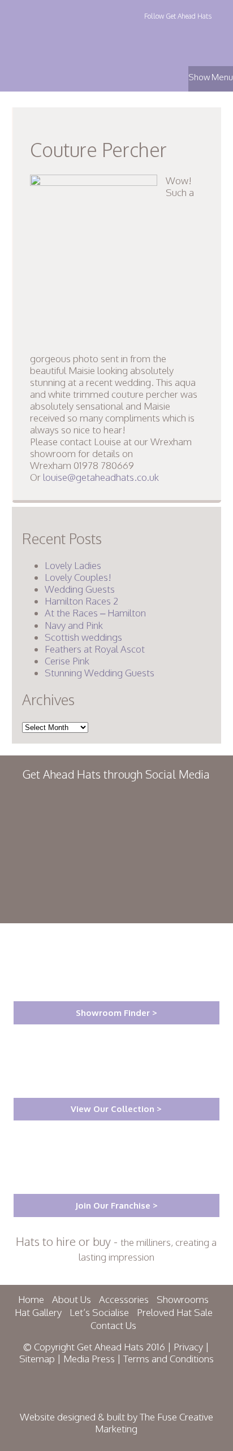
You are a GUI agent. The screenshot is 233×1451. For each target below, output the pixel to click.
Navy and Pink (74, 625)
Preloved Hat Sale (175, 1312)
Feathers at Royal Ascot (95, 649)
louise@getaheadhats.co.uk (101, 477)
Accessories (124, 1299)
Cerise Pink (67, 661)
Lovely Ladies (73, 565)
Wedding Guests (80, 589)
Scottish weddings (83, 637)
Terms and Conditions (168, 1359)
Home (31, 1299)
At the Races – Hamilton (95, 613)
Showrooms (183, 1299)
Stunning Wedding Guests (99, 673)
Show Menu (210, 77)
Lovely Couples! (78, 577)
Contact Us (113, 1325)
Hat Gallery (38, 1312)
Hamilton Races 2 (81, 601)
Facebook (176, 31)
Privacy (188, 1347)
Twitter (153, 31)
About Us (71, 1299)
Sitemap (37, 1359)
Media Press (89, 1359)
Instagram (199, 31)
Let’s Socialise (99, 1312)
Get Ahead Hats (64, 34)
